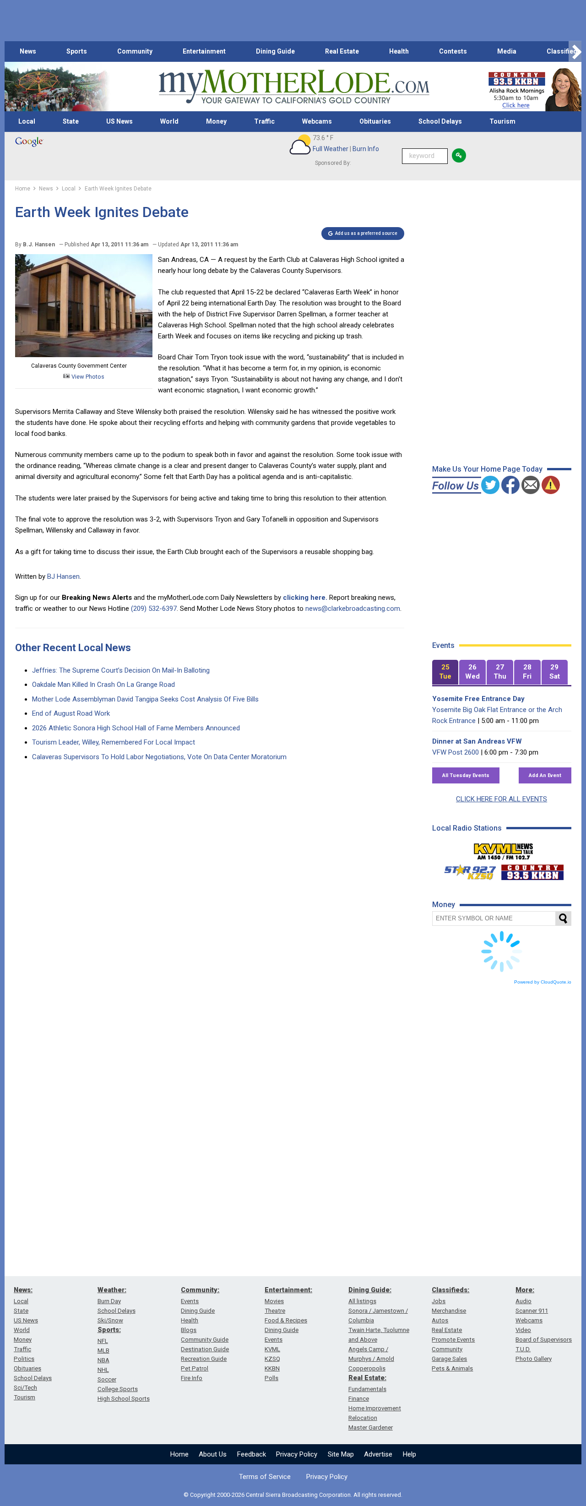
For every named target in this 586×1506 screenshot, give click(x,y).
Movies (274, 1301)
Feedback (251, 1454)
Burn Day (109, 1301)
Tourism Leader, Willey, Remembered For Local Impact (113, 742)
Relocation (362, 1417)
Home (179, 1454)
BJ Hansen (63, 576)
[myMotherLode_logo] (294, 87)
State (71, 121)
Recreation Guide (204, 1358)
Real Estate (342, 51)
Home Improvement (374, 1408)
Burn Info (366, 148)
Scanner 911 (531, 1310)
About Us (213, 1454)
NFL (103, 1340)
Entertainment (204, 51)
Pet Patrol (194, 1368)
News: (23, 1290)
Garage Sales (449, 1358)
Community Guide (204, 1339)
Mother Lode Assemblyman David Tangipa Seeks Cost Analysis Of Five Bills (145, 699)
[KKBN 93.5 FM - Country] (532, 869)
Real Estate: (367, 1378)
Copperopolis (366, 1368)
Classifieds (564, 51)
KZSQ (272, 1358)
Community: (200, 1290)
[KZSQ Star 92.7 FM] (466, 869)
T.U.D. (523, 1349)
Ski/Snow (110, 1320)
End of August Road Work (71, 713)
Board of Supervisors (543, 1339)
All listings (362, 1301)
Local (26, 121)
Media (506, 51)
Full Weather (330, 148)
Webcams (317, 121)
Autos (440, 1320)
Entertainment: (288, 1290)
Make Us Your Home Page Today (487, 469)
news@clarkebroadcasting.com (352, 608)
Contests (453, 51)
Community (134, 51)
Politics (24, 1358)
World (169, 121)
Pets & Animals (452, 1368)
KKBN (272, 1368)
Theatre (275, 1310)
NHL (103, 1369)
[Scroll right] (575, 51)
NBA (103, 1360)
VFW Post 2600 (455, 752)
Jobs (438, 1301)
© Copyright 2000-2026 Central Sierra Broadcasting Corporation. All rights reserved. (293, 1494)
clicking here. (305, 597)
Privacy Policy (296, 1454)
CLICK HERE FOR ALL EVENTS (501, 799)
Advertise (378, 1454)
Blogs (188, 1330)
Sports (76, 51)
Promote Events (453, 1339)
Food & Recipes (286, 1320)
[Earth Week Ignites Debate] (83, 355)
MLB (103, 1350)
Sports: (109, 1330)
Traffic (264, 121)
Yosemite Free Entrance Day (478, 699)
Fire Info (191, 1378)
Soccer (107, 1379)
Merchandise (449, 1310)
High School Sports (124, 1398)
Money (216, 121)
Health (399, 51)
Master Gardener (370, 1427)
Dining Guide (275, 51)
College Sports (118, 1389)
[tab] (445, 672)
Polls (271, 1378)
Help (409, 1454)
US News (119, 121)
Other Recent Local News (73, 647)
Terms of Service (265, 1477)
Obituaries (375, 121)
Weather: (112, 1290)
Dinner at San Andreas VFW (477, 741)
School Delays (440, 121)
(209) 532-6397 (154, 608)
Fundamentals (367, 1389)
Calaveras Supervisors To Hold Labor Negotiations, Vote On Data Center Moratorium (159, 757)
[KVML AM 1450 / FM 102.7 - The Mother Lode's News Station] (503, 848)
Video (523, 1330)
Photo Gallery (533, 1358)
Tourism (502, 121)
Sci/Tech (25, 1387)
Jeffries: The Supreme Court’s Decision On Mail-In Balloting (121, 670)
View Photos (87, 376)
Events (190, 1301)
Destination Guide (205, 1349)
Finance (358, 1398)
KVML (272, 1349)
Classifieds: (450, 1290)
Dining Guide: (369, 1290)
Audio (523, 1301)
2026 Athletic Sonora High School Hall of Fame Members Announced (136, 728)
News (28, 51)
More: (524, 1290)
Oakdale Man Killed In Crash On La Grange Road (103, 684)
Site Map (341, 1454)
